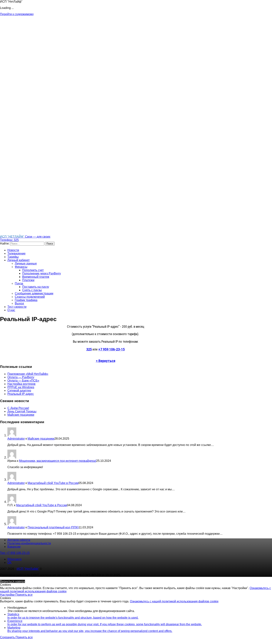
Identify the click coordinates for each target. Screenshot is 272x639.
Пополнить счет (33, 270)
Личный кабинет (18, 260)
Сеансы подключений (30, 296)
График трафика (26, 300)
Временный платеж (35, 276)
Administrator (16, 438)
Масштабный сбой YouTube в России (53, 483)
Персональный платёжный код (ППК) (53, 527)
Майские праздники (20, 414)
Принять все (24, 594)
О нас (11, 310)
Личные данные (26, 263)
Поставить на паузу (35, 286)
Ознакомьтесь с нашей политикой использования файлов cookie (174, 601)
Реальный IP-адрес (20, 393)
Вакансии (14, 546)
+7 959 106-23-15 (111, 349)
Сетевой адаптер (19, 390)
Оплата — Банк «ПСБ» (23, 380)
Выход (19, 303)
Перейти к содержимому (17, 14)
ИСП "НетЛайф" (28, 568)
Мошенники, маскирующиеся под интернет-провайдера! (57, 460)
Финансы (21, 266)
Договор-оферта (18, 540)
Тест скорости (16, 306)
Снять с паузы (32, 290)
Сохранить (8, 637)
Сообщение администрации (34, 293)
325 (89, 349)
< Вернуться (105, 361)
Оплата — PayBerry (20, 377)
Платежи (28, 280)
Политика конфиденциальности (29, 543)
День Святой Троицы (21, 411)
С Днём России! (18, 408)
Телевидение (16, 253)
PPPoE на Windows (20, 387)
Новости (13, 250)
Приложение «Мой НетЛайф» (27, 373)
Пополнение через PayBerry (41, 273)
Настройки (7, 594)
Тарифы (13, 256)
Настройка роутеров (21, 383)
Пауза (19, 283)
